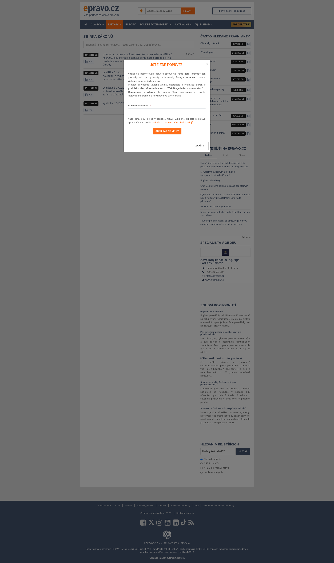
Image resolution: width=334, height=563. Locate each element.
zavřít (199, 146)
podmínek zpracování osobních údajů (172, 122)
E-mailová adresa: (139, 105)
